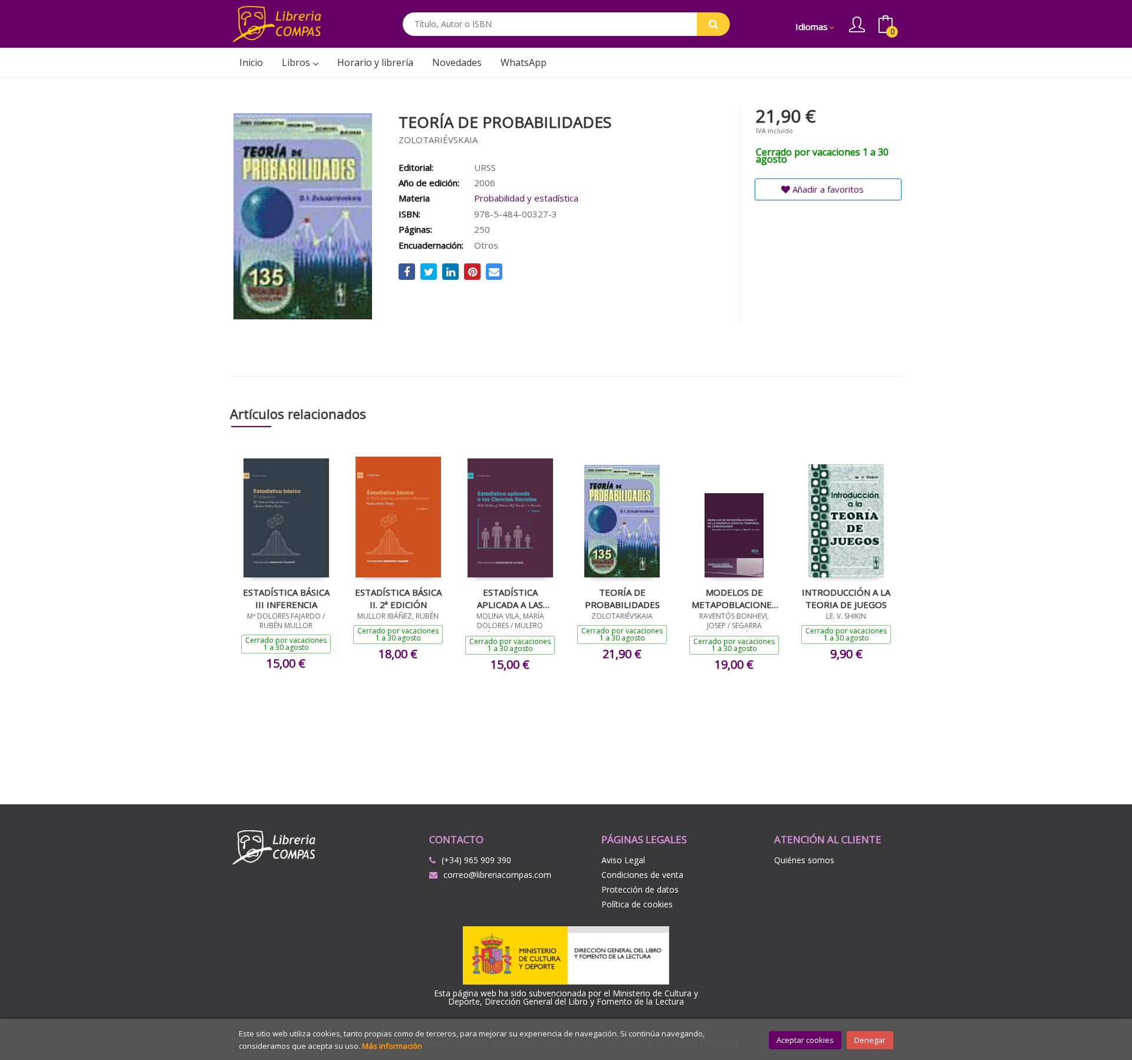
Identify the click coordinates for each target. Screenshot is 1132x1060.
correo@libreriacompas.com (497, 874)
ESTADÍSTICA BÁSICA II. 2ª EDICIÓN (398, 598)
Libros (297, 62)
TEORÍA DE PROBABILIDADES (622, 598)
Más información (392, 1046)
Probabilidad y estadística (526, 198)
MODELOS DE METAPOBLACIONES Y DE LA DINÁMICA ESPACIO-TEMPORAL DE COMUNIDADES (734, 598)
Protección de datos (640, 889)
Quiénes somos (804, 860)
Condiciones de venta (642, 874)
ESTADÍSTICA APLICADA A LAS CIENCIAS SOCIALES (510, 598)
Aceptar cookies (805, 1040)
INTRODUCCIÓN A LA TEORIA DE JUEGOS (846, 598)
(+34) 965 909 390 (476, 860)
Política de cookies (637, 904)
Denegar (870, 1040)
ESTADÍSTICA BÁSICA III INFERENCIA (286, 598)
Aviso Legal (623, 860)
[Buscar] (713, 24)
